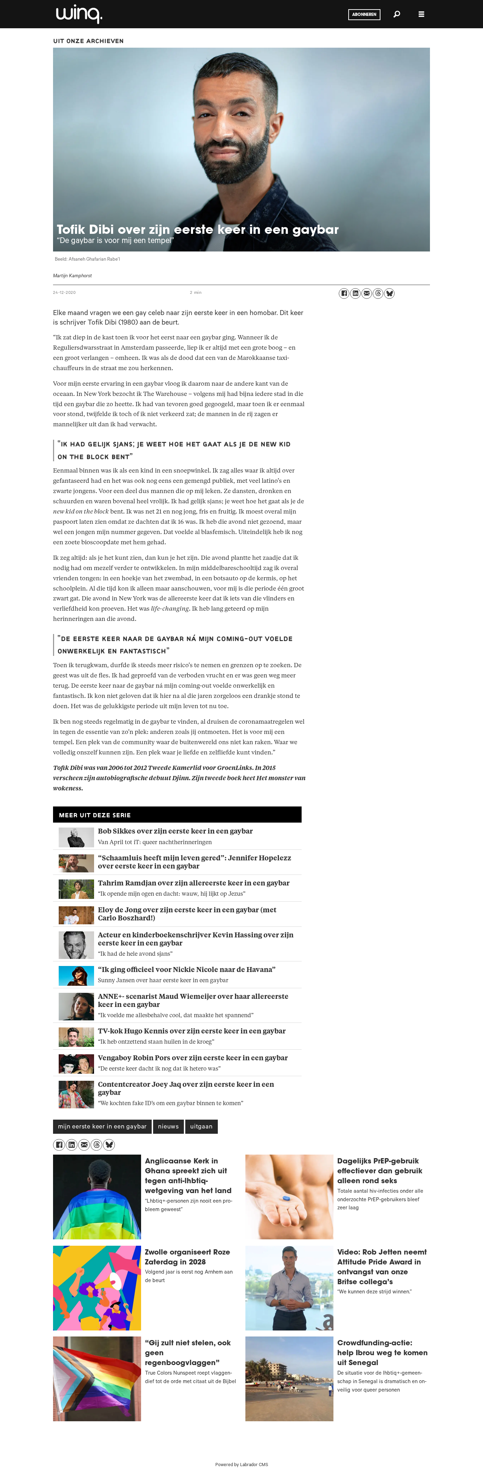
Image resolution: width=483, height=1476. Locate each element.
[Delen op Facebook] (344, 293)
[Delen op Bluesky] (389, 293)
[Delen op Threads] (378, 293)
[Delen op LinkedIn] (355, 293)
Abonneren (364, 14)
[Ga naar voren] (78, 14)
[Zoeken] (396, 14)
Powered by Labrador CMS (241, 1465)
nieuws (168, 1127)
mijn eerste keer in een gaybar (102, 1127)
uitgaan (201, 1127)
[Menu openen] (421, 14)
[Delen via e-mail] (366, 293)
